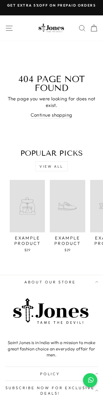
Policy (50, 373)
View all (51, 166)
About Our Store (50, 282)
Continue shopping (51, 115)
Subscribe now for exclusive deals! (49, 390)
